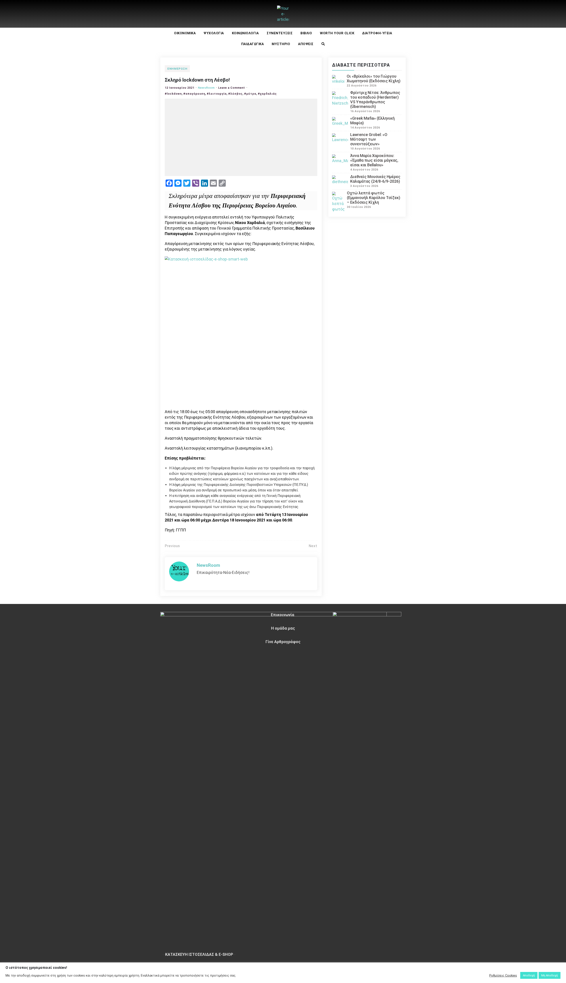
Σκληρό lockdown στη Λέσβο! (197, 80)
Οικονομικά (185, 33)
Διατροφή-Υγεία (377, 33)
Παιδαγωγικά (252, 44)
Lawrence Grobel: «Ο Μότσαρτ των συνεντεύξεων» (368, 139)
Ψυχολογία (214, 33)
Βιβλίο (306, 33)
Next (313, 546)
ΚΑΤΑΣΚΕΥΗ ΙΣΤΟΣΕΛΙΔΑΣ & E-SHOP (199, 954)
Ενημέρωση (177, 68)
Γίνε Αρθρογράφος (283, 641)
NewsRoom (206, 87)
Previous (172, 546)
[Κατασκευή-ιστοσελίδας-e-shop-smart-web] (241, 332)
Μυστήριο (281, 44)
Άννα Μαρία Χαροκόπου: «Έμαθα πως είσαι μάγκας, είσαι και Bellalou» (374, 160)
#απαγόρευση (194, 93)
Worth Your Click (337, 33)
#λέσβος (235, 93)
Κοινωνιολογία (245, 33)
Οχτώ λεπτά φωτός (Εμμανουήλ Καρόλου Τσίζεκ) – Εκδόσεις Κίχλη (373, 198)
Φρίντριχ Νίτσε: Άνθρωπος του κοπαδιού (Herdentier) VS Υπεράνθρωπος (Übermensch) (375, 99)
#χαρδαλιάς (267, 93)
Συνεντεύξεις (280, 33)
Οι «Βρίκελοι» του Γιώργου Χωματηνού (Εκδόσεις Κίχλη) (373, 78)
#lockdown (173, 93)
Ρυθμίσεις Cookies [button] (503, 975)
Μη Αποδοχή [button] (549, 975)
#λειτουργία (217, 93)
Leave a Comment (231, 87)
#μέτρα (250, 93)
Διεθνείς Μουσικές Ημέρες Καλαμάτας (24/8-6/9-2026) (375, 179)
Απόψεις (306, 44)
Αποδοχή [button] (529, 975)
